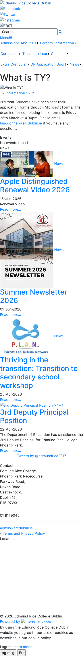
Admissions (9, 43)
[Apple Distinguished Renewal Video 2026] (27, 163)
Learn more (22, 646)
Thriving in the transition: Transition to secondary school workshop (39, 372)
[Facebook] (10, 8)
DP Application (43, 64)
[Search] (60, 31)
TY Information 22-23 (18, 93)
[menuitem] (10, 45)
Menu (4, 37)
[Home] (41, 3)
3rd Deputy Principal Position (34, 416)
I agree (6, 646)
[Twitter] (7, 14)
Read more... (10, 209)
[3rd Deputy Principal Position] (27, 405)
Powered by (10, 621)
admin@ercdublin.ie (16, 528)
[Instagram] (10, 19)
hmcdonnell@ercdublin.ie (21, 123)
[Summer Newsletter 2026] (27, 249)
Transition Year (34, 53)
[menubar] (41, 56)
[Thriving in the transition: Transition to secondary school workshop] (27, 336)
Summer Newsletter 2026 (33, 296)
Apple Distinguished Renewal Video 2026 (35, 185)
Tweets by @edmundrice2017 (41, 456)
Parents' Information (57, 43)
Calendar (58, 53)
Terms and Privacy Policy (24, 533)
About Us (28, 43)
